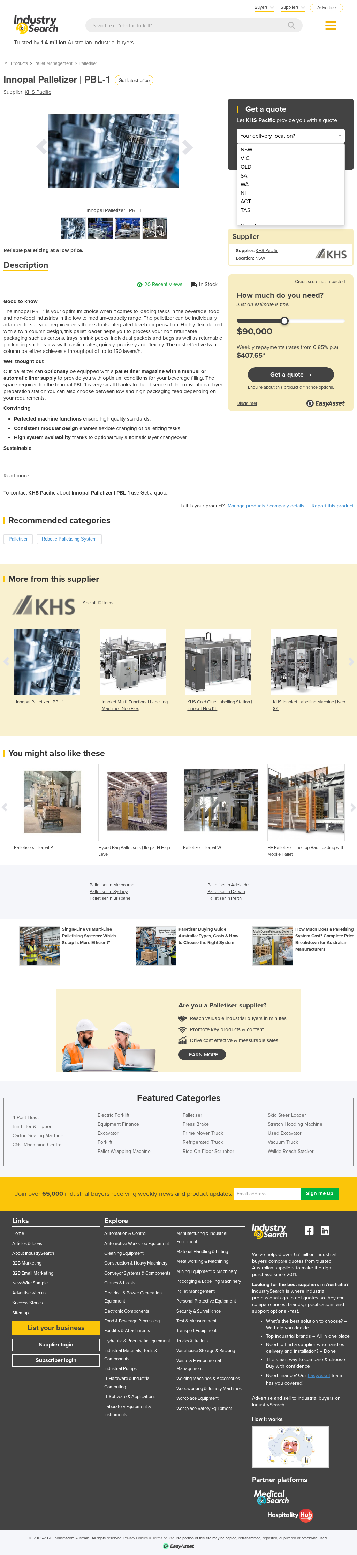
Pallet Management (53, 63)
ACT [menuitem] (246, 201)
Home (18, 1233)
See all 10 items (98, 603)
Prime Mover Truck (203, 1133)
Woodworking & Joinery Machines (209, 1388)
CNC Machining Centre (37, 1145)
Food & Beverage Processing (132, 1321)
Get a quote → (291, 374)
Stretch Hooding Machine (295, 1124)
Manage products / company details (266, 506)
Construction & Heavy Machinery (135, 1263)
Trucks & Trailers (192, 1341)
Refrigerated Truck (203, 1142)
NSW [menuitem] (246, 149)
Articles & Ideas (27, 1243)
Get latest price (134, 80)
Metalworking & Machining (202, 1261)
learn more (202, 1054)
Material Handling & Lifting (202, 1251)
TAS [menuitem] (245, 210)
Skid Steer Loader (287, 1115)
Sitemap (20, 1313)
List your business (56, 1328)
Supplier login (56, 1344)
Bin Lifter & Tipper (32, 1127)
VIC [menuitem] (245, 158)
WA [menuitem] (245, 184)
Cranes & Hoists (119, 1283)
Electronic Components (126, 1311)
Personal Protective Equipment (206, 1301)
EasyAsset (319, 1376)
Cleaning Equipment (124, 1253)
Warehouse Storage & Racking (205, 1350)
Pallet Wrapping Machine (124, 1151)
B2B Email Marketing (32, 1273)
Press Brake (196, 1124)
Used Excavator (285, 1133)
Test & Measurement (196, 1321)
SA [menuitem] (244, 175)
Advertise (326, 7)
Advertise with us (29, 1293)
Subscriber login (56, 1360)
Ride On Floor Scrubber (208, 1151)
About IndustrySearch (33, 1253)
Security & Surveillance (198, 1311)
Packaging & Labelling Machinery (208, 1281)
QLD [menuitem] (246, 167)
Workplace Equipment (197, 1398)
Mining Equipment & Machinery (206, 1271)
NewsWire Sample (30, 1283)
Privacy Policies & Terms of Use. (149, 1538)
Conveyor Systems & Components (137, 1273)
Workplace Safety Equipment (204, 1408)
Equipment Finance (118, 1124)
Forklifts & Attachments (127, 1331)
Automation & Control (125, 1233)
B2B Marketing (26, 1263)
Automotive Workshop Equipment (136, 1243)
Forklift (105, 1142)
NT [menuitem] (244, 192)
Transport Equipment (196, 1331)
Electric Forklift (113, 1115)
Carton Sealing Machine (38, 1136)
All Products (16, 63)
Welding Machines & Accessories (208, 1378)
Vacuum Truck (283, 1142)
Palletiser (88, 63)
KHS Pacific (38, 92)
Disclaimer (247, 403)
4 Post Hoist (26, 1117)
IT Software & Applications (129, 1396)
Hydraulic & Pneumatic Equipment (137, 1341)
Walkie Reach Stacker (291, 1151)
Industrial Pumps (120, 1369)
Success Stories (27, 1303)
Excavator (108, 1133)
